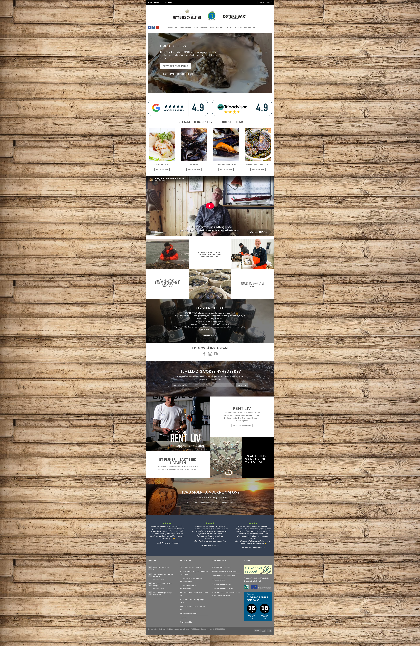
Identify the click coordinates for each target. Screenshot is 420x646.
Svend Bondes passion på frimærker (162, 593)
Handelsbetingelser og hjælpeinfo (224, 571)
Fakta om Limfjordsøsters (221, 584)
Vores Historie (216, 27)
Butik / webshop (201, 27)
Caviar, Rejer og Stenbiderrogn (191, 567)
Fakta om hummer (218, 580)
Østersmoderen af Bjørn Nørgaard (162, 584)
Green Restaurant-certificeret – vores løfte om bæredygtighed (226, 593)
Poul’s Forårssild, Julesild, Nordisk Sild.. (192, 607)
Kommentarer (158, 597)
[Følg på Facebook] (149, 27)
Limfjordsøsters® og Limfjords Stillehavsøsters (191, 579)
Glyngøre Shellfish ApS (252, 581)
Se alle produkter (186, 622)
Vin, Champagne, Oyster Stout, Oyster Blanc (194, 593)
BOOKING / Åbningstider (245, 27)
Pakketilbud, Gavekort (188, 613)
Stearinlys (183, 618)
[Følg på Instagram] (153, 27)
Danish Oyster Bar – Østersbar (178, 27)
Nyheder (229, 27)
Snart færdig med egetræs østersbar (163, 575)
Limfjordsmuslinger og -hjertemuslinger (188, 586)
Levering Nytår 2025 (161, 567)
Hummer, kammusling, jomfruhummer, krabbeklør (194, 572)
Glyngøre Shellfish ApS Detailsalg (256, 578)
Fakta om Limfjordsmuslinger (223, 588)
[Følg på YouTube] (157, 27)
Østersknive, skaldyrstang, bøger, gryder (192, 600)
